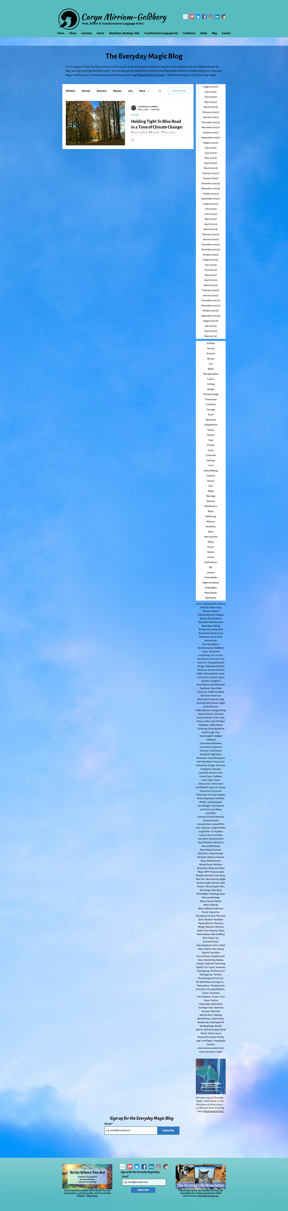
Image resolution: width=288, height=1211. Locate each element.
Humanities (201, 765)
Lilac (198, 828)
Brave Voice (216, 637)
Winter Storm (214, 1033)
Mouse (201, 872)
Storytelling (209, 960)
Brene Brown (211, 640)
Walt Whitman (204, 1019)
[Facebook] (204, 16)
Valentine (219, 1008)
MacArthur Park (216, 839)
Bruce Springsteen (210, 644)
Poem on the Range (211, 897)
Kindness (221, 795)
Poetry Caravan (207, 901)
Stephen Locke (218, 956)
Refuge (201, 927)
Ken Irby (212, 795)
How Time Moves (205, 762)
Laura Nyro (211, 813)
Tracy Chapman (204, 997)
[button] (160, 91)
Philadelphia (203, 894)
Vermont (206, 1011)
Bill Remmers (205, 629)
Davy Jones (205, 688)
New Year (200, 879)
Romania (214, 930)
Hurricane (221, 765)
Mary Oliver (203, 853)
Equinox (202, 714)
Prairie (205, 912)
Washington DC (217, 1022)
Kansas (222, 787)
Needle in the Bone (205, 875)
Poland (218, 901)
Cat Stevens (202, 659)
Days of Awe (216, 688)
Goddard (218, 736)
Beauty (117, 90)
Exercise (210, 714)
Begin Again (207, 626)
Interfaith (203, 773)
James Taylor (208, 780)
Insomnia (216, 769)
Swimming (220, 964)
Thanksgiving (203, 971)
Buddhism (219, 648)
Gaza (217, 732)
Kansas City (205, 791)
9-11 (201, 604)
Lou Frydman (217, 831)
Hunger (211, 765)
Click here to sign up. (207, 1195)
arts (130, 90)
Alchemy (221, 604)
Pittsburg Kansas (217, 894)
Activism (102, 90)
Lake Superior (218, 806)
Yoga (198, 1041)
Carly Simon (214, 651)
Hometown (201, 758)
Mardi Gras (218, 842)
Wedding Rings (207, 1026)
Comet (221, 673)
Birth (220, 629)
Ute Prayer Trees (206, 1008)
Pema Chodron (213, 886)
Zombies (211, 1044)
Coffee (200, 673)
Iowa (220, 773)
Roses (221, 930)
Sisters (215, 945)
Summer (200, 964)
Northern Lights (203, 883)
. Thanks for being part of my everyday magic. (190, 75)
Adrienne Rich (210, 604)
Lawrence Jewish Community (210, 817)
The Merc (218, 975)
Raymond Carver (206, 923)
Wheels (199, 1030)
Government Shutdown (211, 743)
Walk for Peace (206, 1015)
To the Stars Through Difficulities (211, 989)
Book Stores (204, 637)
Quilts (201, 919)
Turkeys (214, 1000)
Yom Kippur (207, 1041)
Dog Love (214, 699)
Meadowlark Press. (214, 1111)
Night (223, 879)
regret (219, 1052)
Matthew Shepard (215, 857)
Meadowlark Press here (151, 75)
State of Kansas (203, 956)
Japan (217, 780)
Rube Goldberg (218, 934)
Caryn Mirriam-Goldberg (123, 17)
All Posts (70, 90)
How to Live (219, 762)
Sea (217, 938)
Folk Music (220, 721)
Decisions (205, 696)
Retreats (219, 927)
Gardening (202, 729)
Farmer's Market (204, 718)
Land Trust (205, 809)
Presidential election (206, 916)
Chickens (220, 666)
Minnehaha (202, 868)
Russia (211, 938)
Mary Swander (217, 853)
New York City (212, 879)
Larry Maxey (216, 809)
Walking (218, 1015)
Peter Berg (217, 890)
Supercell (209, 964)
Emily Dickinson (210, 707)
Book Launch (217, 633)
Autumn (203, 618)
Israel (209, 776)
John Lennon (217, 784)
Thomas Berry (203, 986)
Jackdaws (217, 776)
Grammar (204, 751)
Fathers (200, 721)
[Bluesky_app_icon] (198, 16)
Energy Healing (218, 710)
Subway (220, 960)
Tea (206, 967)
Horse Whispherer (216, 758)
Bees (221, 622)
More (142, 90)
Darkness (205, 681)
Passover (201, 886)
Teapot (211, 967)
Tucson (207, 1000)
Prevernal (221, 916)
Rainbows (218, 919)
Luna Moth (203, 839)
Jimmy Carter (204, 784)
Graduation (216, 747)
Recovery (219, 923)
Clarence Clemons (216, 670)
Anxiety (215, 611)
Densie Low (215, 696)
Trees (222, 997)
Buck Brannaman (206, 648)
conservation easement (208, 1048)
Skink (222, 945)
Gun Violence (216, 751)
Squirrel (206, 953)
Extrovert (219, 714)
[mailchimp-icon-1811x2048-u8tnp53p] (223, 16)
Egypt (222, 703)
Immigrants (206, 769)
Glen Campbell (206, 736)
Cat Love (219, 655)
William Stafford (212, 1030)
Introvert (213, 773)
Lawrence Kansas (211, 820)
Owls (222, 883)
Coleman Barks (211, 673)
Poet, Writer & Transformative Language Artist (113, 23)
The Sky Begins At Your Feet (211, 978)
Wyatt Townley (217, 1037)
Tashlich (200, 967)
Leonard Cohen (204, 824)
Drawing (201, 703)
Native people (217, 872)
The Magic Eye (206, 975)
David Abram (203, 685)
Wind (223, 1030)
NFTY (207, 872)
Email (108, 1123)
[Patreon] (192, 16)
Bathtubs (213, 622)
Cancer (205, 651)
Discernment (203, 699)
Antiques (207, 611)
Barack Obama (215, 618)
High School (216, 754)
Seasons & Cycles (210, 941)
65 (197, 604)
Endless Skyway (203, 710)
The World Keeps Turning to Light (211, 982)
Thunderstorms (217, 986)
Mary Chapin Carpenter (211, 850)
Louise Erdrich (205, 835)
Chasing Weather (216, 662)
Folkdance (203, 725)
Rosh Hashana (203, 934)
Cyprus (221, 677)
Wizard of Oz (203, 1037)
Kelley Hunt (202, 795)
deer (222, 1048)
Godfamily (211, 740)
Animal (86, 90)
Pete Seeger (205, 890)
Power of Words (211, 905)
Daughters (215, 681)
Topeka (205, 993)
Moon (222, 868)
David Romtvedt (217, 685)
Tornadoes (215, 993)
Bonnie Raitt (204, 633)
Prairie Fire (214, 912)
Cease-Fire (202, 662)
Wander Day (203, 1022)
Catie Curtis (214, 659)
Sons (214, 949)
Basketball (203, 622)
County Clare (203, 677)
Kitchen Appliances (206, 798)
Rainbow (209, 919)
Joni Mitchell (202, 787)
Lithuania (205, 828)
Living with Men (218, 828)
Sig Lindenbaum (204, 945)
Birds (214, 629)
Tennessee (221, 967)
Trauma (215, 997)
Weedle (218, 1026)
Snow (200, 949)
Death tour (202, 692)
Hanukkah (205, 754)
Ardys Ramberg (205, 615)
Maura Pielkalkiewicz (211, 861)
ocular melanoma (207, 1052)
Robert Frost (203, 930)
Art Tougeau (218, 615)
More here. (92, 1195)
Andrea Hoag (215, 607)
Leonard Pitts (218, 824)
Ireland (203, 776)
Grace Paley (205, 747)
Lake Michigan (204, 806)
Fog (212, 721)
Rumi (205, 938)
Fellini (207, 721)
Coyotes (213, 677)
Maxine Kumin (206, 864)
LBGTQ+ (202, 802)
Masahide (201, 857)
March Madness (205, 842)
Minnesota (213, 868)
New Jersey (220, 875)
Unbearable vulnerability (211, 1004)
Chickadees (210, 666)
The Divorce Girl (217, 971)
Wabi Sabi (215, 1011)
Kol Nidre (220, 798)
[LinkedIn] (217, 16)
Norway (216, 883)
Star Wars (215, 953)
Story (200, 960)
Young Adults (219, 1041)
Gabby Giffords (216, 725)
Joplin (211, 787)
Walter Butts (218, 1019)
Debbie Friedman (216, 692)
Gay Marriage (208, 732)
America (204, 607)
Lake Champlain (214, 802)
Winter (203, 1033)
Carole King (204, 655)
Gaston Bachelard (216, 729)
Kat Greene (216, 791)
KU (216, 787)
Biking (217, 626)
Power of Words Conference (210, 908)
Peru (222, 886)
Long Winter (204, 831)
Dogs (222, 699)
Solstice (207, 949)
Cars (212, 655)
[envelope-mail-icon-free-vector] (185, 16)
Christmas (202, 670)
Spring (220, 949)
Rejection (210, 927)
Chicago (200, 666)
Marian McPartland (211, 846)
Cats (222, 659)
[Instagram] (210, 16)
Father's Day (219, 718)
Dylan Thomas (212, 703)
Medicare (218, 864)
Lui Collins (217, 835)
